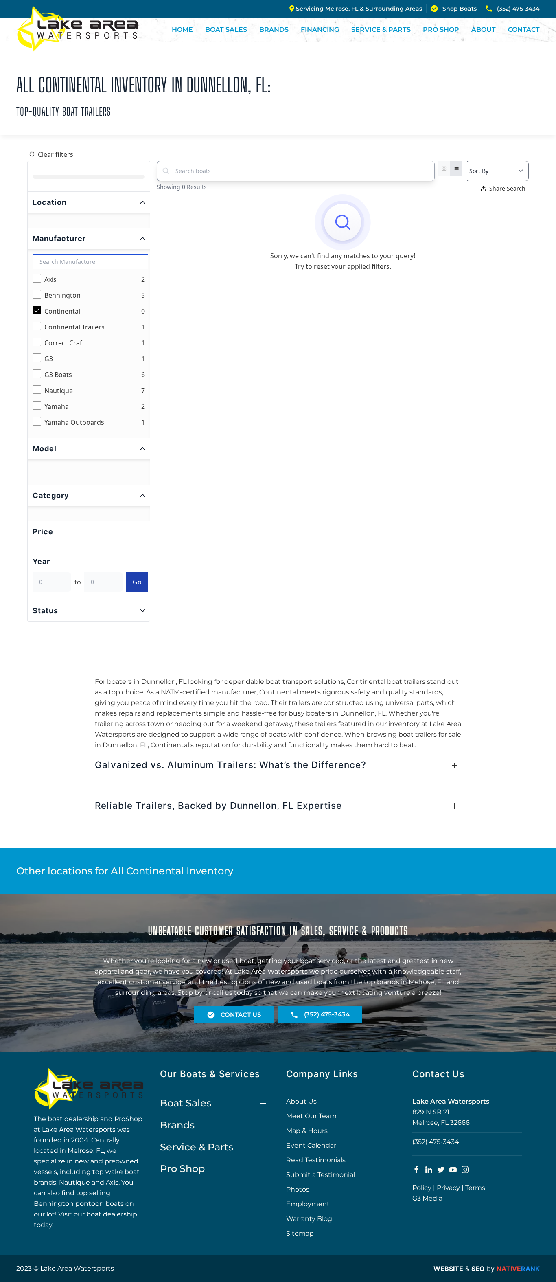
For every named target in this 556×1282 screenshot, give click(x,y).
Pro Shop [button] (441, 29)
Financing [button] (320, 29)
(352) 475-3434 (518, 8)
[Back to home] (77, 28)
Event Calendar (311, 1145)
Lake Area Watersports (450, 1101)
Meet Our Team (311, 1116)
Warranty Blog (309, 1219)
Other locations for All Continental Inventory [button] (124, 871)
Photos (297, 1189)
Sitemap (300, 1233)
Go (137, 581)
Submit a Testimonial (320, 1175)
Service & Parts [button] (381, 29)
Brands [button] (274, 29)
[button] (278, 769)
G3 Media (427, 1198)
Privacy (448, 1188)
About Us (301, 1101)
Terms (475, 1188)
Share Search (507, 188)
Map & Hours (307, 1131)
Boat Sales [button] (226, 29)
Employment (308, 1204)
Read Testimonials (316, 1160)
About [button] (483, 29)
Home (182, 29)
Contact (524, 29)
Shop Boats (459, 8)
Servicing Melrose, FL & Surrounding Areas (359, 8)
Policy (421, 1188)
